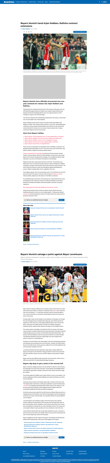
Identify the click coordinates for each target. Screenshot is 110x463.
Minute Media (16, 459)
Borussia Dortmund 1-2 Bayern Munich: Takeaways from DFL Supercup (43, 422)
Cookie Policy (69, 453)
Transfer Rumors (32, 2)
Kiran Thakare (26, 28)
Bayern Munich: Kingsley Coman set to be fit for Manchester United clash (43, 138)
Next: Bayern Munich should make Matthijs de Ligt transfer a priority (40, 187)
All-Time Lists (40, 2)
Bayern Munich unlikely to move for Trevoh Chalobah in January (41, 140)
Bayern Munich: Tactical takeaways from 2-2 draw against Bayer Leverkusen (44, 136)
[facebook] (99, 1)
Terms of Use (55, 453)
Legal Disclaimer (83, 453)
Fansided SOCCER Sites (54, 2)
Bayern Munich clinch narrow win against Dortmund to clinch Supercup (43, 428)
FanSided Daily (82, 451)
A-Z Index (42, 456)
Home (24, 244)
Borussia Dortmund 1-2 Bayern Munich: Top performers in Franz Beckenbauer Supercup (41, 425)
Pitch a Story (26, 453)
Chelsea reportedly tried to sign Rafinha (33, 153)
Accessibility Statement (29, 456)
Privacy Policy (43, 453)
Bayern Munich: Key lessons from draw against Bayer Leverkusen (41, 142)
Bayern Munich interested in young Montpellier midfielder (40, 430)
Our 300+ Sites (69, 451)
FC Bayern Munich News (21, 2)
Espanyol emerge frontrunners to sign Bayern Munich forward (41, 432)
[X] (102, 1)
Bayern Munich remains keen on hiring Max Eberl (37, 143)
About (46, 2)
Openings (42, 451)
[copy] (31, 32)
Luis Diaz (25, 385)
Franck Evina (26, 194)
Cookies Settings (56, 456)
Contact (54, 451)
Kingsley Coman (57, 174)
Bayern (54, 310)
